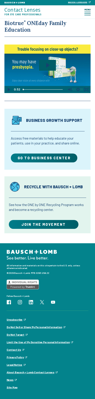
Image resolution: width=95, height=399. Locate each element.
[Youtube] (53, 302)
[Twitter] (42, 302)
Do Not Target (15, 334)
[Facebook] (9, 302)
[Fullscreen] (86, 89)
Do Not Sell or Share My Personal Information (34, 327)
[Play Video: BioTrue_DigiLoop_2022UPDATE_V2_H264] (47, 65)
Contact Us (14, 349)
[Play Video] (8, 89)
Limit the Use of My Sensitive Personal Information (38, 342)
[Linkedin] (31, 302)
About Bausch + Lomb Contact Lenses (30, 372)
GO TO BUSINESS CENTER (44, 158)
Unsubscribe (15, 319)
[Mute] (69, 89)
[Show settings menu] (78, 89)
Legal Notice (14, 364)
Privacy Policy (15, 357)
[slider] (43, 89)
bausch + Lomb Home (77, 2)
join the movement (43, 224)
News (10, 379)
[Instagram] (20, 302)
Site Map (12, 387)
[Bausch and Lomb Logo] (32, 254)
